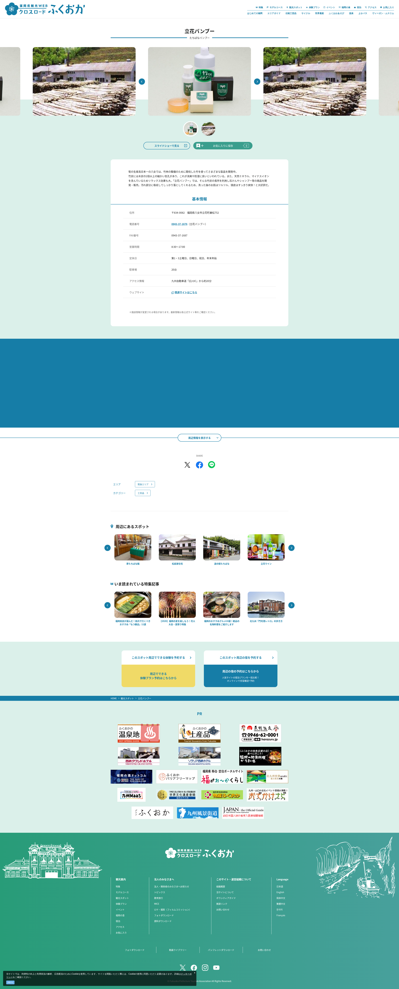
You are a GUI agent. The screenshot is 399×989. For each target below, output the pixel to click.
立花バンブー (144, 698)
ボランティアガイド (226, 897)
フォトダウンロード (164, 915)
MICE (156, 903)
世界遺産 (319, 13)
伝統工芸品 (291, 13)
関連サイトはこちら (186, 292)
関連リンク (221, 903)
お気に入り (121, 932)
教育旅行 (158, 897)
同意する (10, 982)
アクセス (120, 926)
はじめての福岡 (254, 13)
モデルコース (122, 892)
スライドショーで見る (166, 146)
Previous (142, 81)
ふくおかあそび (336, 13)
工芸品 (141, 492)
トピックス (159, 892)
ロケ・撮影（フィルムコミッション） (172, 909)
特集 (118, 886)
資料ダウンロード (163, 921)
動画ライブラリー (178, 949)
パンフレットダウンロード (221, 949)
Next (257, 81)
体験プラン (121, 903)
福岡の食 (120, 915)
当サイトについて (225, 892)
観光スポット (127, 698)
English (280, 892)
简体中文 (280, 897)
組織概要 (220, 886)
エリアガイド (274, 13)
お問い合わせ (222, 909)
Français (280, 915)
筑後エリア (143, 484)
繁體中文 (280, 903)
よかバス (362, 13)
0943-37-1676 (179, 224)
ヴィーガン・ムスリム (383, 13)
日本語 (279, 886)
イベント (120, 909)
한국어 (279, 909)
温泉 (351, 13)
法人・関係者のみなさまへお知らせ (171, 886)
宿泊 (118, 921)
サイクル (305, 13)
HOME (114, 698)
